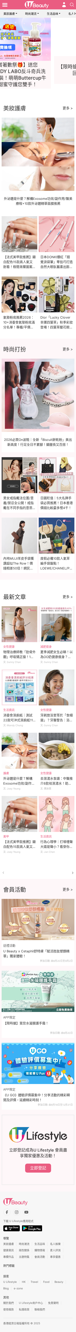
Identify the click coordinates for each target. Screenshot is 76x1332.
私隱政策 (24, 1309)
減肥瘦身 (46, 646)
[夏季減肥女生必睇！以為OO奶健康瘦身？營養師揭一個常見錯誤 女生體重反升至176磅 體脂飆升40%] (56, 624)
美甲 (6, 836)
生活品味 (52, 13)
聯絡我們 (39, 1309)
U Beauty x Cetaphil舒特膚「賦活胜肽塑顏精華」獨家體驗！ (36, 953)
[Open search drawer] (72, 4)
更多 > (68, 108)
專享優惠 (55, 1256)
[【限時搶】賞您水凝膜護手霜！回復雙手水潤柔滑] (38, 39)
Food (46, 1281)
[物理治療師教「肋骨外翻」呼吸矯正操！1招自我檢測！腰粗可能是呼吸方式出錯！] (19, 624)
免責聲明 (53, 1302)
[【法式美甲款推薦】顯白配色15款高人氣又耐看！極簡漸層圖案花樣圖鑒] (19, 814)
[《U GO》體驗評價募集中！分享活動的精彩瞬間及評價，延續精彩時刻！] (38, 1063)
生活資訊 (9, 710)
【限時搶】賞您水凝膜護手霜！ (26, 1023)
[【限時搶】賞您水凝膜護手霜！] (38, 991)
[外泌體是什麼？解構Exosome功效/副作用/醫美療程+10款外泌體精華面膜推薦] (19, 751)
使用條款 (8, 1309)
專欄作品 (8, 1256)
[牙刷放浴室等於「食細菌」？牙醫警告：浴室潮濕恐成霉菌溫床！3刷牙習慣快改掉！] (56, 687)
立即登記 (38, 1168)
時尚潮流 (30, 13)
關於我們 (8, 1302)
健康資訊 (8, 1250)
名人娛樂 (55, 1243)
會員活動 (39, 1256)
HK (24, 1281)
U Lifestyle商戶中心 (31, 1302)
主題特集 (24, 1256)
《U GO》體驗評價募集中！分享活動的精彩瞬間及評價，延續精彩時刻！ (36, 1097)
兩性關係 (24, 1250)
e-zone (18, 1288)
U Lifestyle (10, 1281)
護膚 (6, 773)
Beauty (59, 1281)
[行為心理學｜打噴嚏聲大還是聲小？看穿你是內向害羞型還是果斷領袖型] (56, 814)
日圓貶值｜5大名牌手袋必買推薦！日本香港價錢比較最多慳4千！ (56, 503)
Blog (6, 1288)
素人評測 (55, 1250)
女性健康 (9, 646)
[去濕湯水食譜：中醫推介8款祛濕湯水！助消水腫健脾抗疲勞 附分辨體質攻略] (56, 751)
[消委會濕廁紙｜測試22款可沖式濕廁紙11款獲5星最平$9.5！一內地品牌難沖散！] (19, 687)
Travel (34, 1281)
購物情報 (39, 1250)
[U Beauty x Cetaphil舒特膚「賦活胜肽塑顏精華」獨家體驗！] (38, 919)
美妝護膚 (9, 13)
